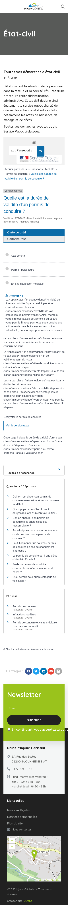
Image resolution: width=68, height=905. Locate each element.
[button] (63, 6)
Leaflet (39, 880)
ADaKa (28, 901)
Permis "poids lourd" (22, 269)
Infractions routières (24, 614)
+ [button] (12, 840)
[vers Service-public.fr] (39, 159)
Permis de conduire (16, 173)
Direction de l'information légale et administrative (29, 649)
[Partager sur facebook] (28, 671)
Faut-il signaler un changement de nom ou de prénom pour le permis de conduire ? (35, 534)
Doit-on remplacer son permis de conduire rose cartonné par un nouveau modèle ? (36, 500)
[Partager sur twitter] (36, 671)
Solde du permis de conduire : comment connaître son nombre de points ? (33, 568)
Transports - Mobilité (42, 169)
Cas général (17, 255)
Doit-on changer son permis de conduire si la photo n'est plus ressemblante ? (31, 521)
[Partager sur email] (51, 671)
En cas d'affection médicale (27, 283)
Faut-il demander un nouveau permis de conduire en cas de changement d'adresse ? (34, 546)
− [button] (12, 846)
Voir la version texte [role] (17, 425)
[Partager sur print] (58, 671)
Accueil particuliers (16, 169)
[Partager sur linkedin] (43, 671)
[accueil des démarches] (34, 142)
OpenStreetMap (53, 880)
